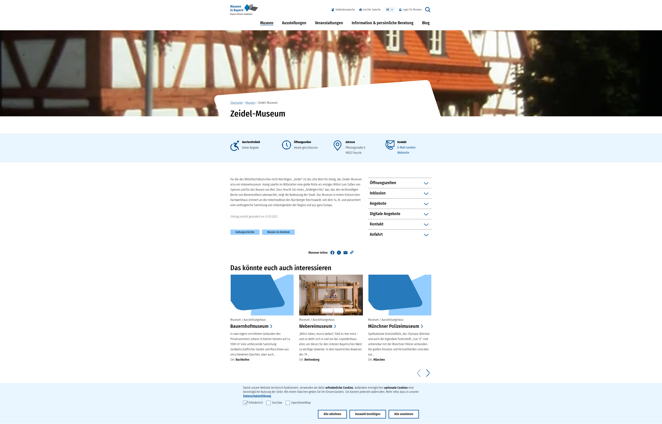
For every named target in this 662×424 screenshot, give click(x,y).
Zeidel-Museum (268, 103)
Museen (266, 22)
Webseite (403, 153)
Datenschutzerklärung (257, 396)
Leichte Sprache (372, 9)
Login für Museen (412, 9)
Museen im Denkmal (278, 232)
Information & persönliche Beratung (382, 22)
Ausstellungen (294, 22)
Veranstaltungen (329, 22)
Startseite (236, 103)
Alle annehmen (403, 414)
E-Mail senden (406, 147)
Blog (426, 22)
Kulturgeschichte (244, 232)
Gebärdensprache (345, 9)
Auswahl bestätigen (367, 414)
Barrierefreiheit (251, 142)
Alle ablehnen (332, 414)
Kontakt (401, 142)
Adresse (350, 142)
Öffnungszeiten (302, 142)
